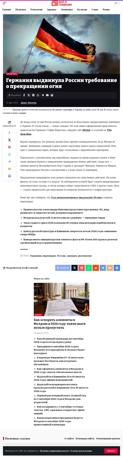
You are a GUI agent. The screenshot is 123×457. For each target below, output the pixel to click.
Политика (12, 74)
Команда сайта (85, 438)
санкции (72, 256)
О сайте (69, 438)
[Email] (47, 95)
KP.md (86, 130)
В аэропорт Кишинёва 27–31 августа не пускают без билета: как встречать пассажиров (59, 361)
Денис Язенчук (29, 102)
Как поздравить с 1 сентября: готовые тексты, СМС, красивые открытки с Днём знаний (59, 410)
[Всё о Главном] (61, 3)
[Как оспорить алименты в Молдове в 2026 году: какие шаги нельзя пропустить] (61, 299)
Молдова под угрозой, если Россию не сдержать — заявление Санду (64, 217)
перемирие (49, 256)
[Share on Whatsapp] (38, 95)
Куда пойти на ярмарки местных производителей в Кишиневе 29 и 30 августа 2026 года (61, 388)
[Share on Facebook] (24, 95)
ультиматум (85, 256)
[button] (111, 450)
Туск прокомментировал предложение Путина (76, 197)
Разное (38, 315)
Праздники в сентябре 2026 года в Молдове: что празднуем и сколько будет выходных (59, 350)
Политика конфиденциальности (54, 451)
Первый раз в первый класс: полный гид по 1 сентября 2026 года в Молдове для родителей (60, 399)
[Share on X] (29, 95)
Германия (35, 256)
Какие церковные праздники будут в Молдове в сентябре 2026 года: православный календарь (58, 421)
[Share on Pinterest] (33, 95)
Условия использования (81, 451)
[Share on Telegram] (42, 95)
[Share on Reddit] (96, 268)
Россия (61, 256)
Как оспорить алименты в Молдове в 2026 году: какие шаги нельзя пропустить (60, 323)
